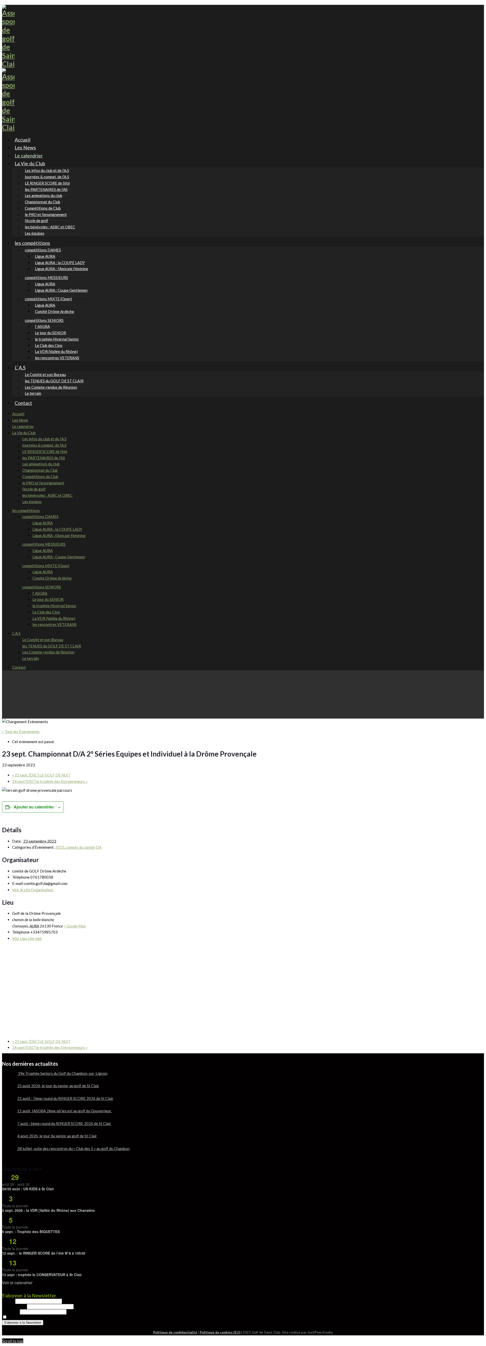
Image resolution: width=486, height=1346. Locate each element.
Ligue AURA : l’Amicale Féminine (61, 268)
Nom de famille (14, 1306)
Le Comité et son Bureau (42, 639)
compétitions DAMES (40, 516)
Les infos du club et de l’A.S (44, 439)
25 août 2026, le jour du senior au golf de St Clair (58, 1085)
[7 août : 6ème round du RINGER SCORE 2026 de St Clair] (7, 1127)
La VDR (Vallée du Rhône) (53, 618)
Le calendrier (23, 426)
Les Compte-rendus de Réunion (51, 387)
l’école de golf (34, 489)
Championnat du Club (40, 470)
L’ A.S (20, 367)
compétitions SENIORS (41, 587)
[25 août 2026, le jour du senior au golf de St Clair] (7, 1089)
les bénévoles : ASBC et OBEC (50, 227)
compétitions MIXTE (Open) (45, 565)
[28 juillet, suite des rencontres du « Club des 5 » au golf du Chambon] (7, 1152)
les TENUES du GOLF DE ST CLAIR (51, 646)
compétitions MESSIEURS (44, 544)
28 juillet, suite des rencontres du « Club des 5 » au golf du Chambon (73, 1148)
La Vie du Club (30, 163)
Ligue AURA (42, 523)
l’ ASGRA (39, 593)
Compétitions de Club (40, 476)
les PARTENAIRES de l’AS (43, 458)
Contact (23, 403)
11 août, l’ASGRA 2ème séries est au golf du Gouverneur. (64, 1111)
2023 (59, 847)
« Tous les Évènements (20, 731)
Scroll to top (12, 1341)
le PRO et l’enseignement (43, 483)
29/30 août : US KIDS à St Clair (28, 1188)
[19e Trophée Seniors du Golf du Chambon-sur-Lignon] (7, 1077)
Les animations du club (41, 464)
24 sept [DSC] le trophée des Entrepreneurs (50, 781)
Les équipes (32, 501)
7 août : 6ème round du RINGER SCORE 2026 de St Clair (64, 1123)
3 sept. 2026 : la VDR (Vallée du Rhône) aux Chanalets (48, 1210)
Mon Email (11, 1311)
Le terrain (30, 658)
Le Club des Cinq (46, 612)
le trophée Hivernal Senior (54, 605)
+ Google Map (75, 926)
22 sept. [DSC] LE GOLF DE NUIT (41, 775)
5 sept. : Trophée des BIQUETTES (31, 1231)
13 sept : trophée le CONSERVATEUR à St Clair (42, 1274)
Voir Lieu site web (27, 938)
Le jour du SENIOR (48, 599)
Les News (20, 420)
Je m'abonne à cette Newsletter (33, 1317)
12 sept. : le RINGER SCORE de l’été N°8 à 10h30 (43, 1253)
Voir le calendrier (17, 1282)
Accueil (18, 413)
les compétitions (32, 243)
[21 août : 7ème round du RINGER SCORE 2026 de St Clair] (7, 1102)
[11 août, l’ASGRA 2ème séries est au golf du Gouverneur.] (7, 1115)
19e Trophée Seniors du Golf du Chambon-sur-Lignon (62, 1073)
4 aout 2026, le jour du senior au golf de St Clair (57, 1136)
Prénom (8, 1301)
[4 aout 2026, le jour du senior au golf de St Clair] (7, 1140)
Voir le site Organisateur (33, 889)
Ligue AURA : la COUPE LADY (57, 529)
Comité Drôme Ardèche (54, 311)
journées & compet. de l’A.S (44, 445)
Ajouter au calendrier (34, 807)
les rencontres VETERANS (57, 357)
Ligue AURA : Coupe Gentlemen (61, 290)
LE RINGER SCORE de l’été (44, 451)
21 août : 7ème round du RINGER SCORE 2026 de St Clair (65, 1098)
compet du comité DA (84, 847)
